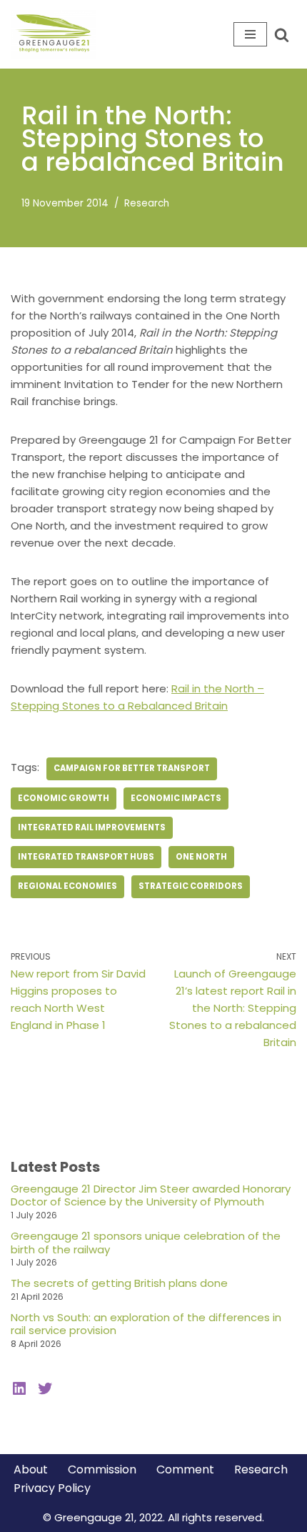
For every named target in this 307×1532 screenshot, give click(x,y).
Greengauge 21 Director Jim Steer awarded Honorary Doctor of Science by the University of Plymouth (151, 1195)
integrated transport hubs (86, 856)
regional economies (67, 886)
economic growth (63, 798)
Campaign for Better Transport (132, 768)
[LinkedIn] (19, 1388)
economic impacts (176, 798)
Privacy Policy (52, 1488)
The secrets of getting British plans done (119, 1282)
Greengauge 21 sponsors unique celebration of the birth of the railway (146, 1242)
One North (201, 856)
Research (146, 203)
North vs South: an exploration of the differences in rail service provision (146, 1324)
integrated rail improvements (92, 827)
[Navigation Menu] (250, 34)
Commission (102, 1469)
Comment (185, 1469)
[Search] (281, 34)
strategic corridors (191, 886)
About (31, 1469)
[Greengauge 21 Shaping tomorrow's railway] (57, 34)
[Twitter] (45, 1388)
